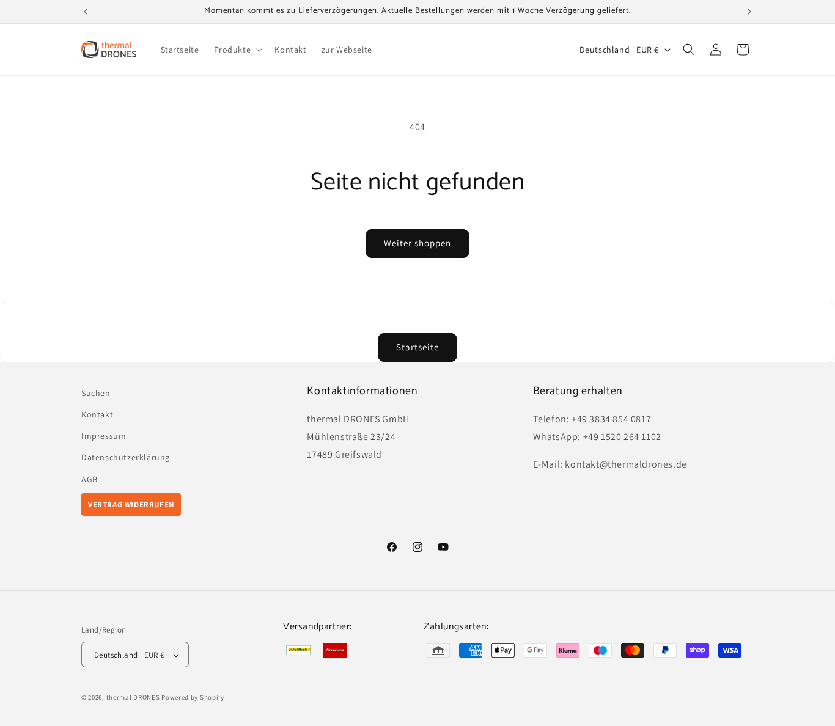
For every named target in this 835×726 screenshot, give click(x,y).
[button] (237, 49)
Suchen (96, 392)
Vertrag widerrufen (131, 504)
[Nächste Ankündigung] (749, 11)
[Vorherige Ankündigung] (85, 11)
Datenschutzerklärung (125, 457)
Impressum (103, 436)
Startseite (417, 347)
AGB (89, 479)
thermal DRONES (133, 698)
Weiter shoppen (417, 243)
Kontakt (97, 414)
